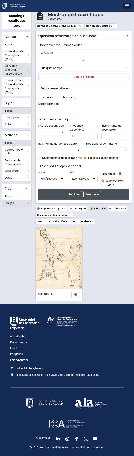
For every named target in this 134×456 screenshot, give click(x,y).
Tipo (8, 188)
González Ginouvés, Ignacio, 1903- (17, 70)
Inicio (41, 172)
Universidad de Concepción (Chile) (17, 55)
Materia (11, 135)
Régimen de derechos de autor (58, 144)
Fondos (14, 348)
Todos (9, 44)
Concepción (17, 118)
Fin (72, 172)
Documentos (18, 342)
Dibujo (17, 178)
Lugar (9, 103)
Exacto (109, 185)
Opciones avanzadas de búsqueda (67, 36)
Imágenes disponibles (77, 128)
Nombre (11, 37)
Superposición (114, 181)
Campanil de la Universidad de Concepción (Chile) (17, 86)
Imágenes (16, 354)
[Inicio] (15, 6)
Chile (17, 125)
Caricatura (17, 171)
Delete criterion (84, 77)
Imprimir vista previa (53, 208)
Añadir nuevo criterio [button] (54, 88)
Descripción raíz (48, 104)
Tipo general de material (101, 144)
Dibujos (17, 203)
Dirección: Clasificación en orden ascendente (64, 221)
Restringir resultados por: (17, 20)
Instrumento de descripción (111, 128)
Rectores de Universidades (17, 162)
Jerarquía (79, 208)
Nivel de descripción (51, 126)
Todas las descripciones (103, 158)
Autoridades (18, 336)
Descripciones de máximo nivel (62, 158)
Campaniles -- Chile (17, 151)
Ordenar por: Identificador (53, 215)
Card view (100, 208)
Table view (119, 208)
